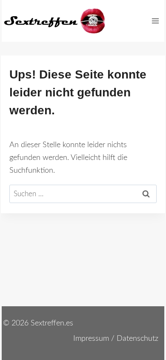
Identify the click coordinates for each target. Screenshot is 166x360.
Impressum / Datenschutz (115, 339)
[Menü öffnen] (155, 20)
